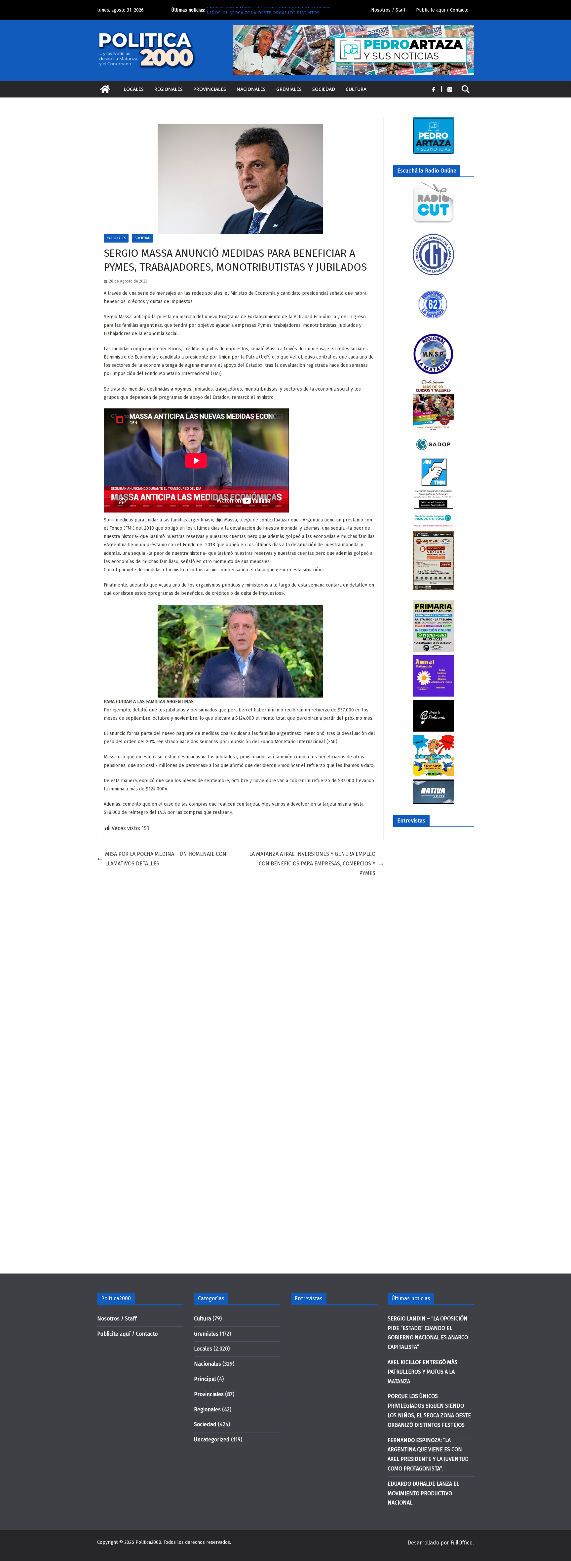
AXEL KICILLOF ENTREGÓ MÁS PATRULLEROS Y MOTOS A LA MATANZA (422, 1372)
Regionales (168, 89)
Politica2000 (148, 1542)
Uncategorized (212, 1439)
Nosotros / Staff (388, 10)
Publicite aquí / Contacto (442, 10)
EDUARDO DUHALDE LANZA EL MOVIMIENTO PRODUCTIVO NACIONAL (423, 1493)
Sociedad (323, 89)
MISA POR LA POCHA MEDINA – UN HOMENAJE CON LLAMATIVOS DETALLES (165, 859)
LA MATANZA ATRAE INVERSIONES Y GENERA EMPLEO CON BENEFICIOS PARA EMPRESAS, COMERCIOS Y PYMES (312, 863)
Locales (134, 89)
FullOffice (461, 1543)
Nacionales (251, 89)
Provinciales (209, 89)
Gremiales (289, 89)
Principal (205, 1379)
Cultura (356, 89)
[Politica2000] (105, 89)
